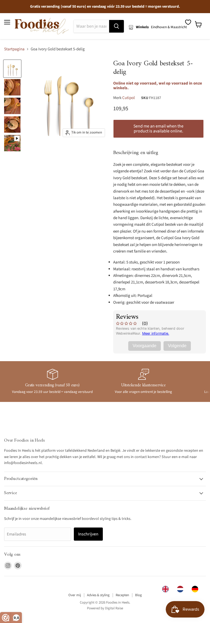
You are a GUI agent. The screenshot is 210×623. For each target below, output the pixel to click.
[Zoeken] (116, 26)
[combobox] (166, 589)
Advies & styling (98, 595)
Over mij (74, 595)
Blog (138, 595)
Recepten (122, 595)
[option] (181, 589)
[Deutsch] (196, 589)
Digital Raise (114, 608)
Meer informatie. (155, 333)
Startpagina (14, 49)
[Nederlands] (181, 589)
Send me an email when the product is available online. (158, 128)
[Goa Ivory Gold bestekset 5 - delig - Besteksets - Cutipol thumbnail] (12, 68)
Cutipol (128, 98)
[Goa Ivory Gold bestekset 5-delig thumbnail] (12, 143)
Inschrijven (88, 534)
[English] (166, 589)
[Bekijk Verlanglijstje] (188, 22)
